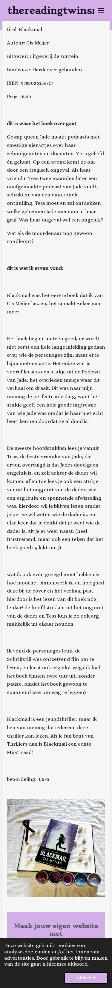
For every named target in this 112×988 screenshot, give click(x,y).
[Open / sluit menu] (101, 10)
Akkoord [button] (86, 978)
